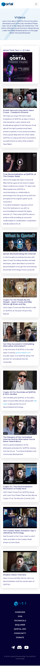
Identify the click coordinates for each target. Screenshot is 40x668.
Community (20, 633)
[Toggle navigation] (36, 4)
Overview (20, 612)
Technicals (20, 621)
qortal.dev (20, 629)
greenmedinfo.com (23, 353)
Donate (20, 637)
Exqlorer (20, 625)
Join (20, 616)
